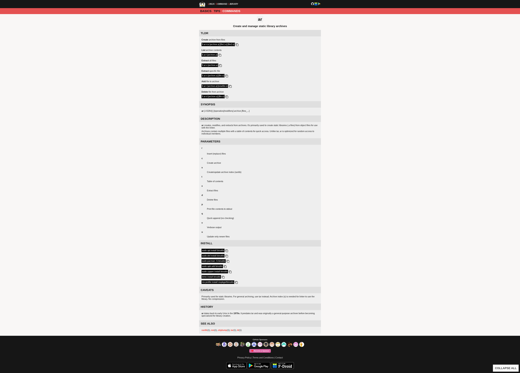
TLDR (204, 33)
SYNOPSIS (208, 104)
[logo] (202, 4)
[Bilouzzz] (230, 344)
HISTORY (207, 306)
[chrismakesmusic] (271, 344)
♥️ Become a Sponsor (260, 351)
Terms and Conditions (263, 357)
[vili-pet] (266, 344)
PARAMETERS (210, 141)
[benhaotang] (254, 344)
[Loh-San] (277, 344)
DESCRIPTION (210, 118)
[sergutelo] (301, 344)
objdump (222, 330)
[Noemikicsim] (289, 344)
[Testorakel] (236, 344)
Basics (206, 11)
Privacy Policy (244, 357)
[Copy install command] (226, 251)
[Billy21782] (295, 344)
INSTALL (206, 243)
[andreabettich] (242, 344)
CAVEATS (207, 289)
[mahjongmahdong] (260, 344)
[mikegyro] (218, 344)
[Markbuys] (283, 344)
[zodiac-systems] (224, 344)
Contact (279, 357)
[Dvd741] (248, 344)
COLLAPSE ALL (506, 368)
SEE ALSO (208, 323)
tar (232, 330)
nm (212, 330)
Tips (217, 11)
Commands (231, 11)
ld (238, 330)
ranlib (204, 330)
